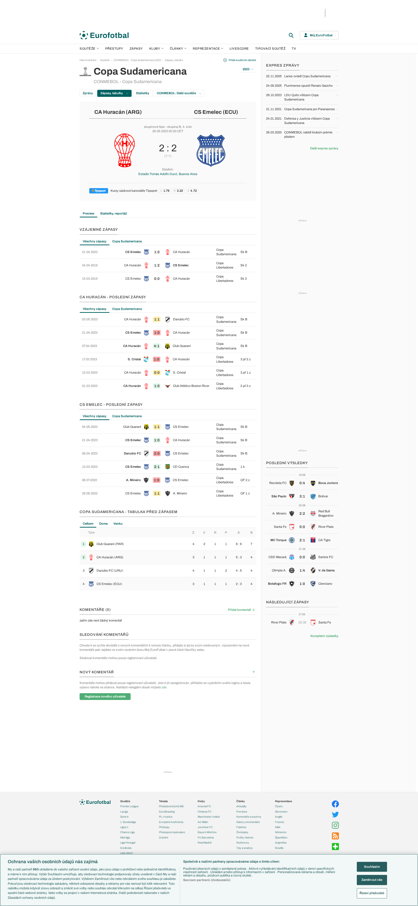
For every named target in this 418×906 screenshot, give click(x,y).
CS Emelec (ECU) (216, 112)
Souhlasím (372, 866)
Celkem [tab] (88, 523)
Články (240, 801)
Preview (88, 213)
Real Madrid (204, 842)
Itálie (277, 827)
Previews (241, 811)
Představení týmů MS (171, 806)
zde (164, 687)
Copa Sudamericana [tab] (127, 241)
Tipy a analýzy (244, 847)
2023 (246, 69)
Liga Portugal (127, 842)
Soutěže (88, 48)
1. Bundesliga (128, 822)
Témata (163, 801)
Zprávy (88, 93)
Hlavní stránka (88, 60)
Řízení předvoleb (371, 893)
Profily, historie (244, 837)
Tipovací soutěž (270, 48)
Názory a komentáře (248, 822)
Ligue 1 (124, 827)
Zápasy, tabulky (174, 60)
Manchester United (209, 816)
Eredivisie (126, 847)
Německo (280, 832)
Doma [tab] (103, 523)
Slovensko (281, 811)
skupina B (174, 127)
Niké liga (125, 837)
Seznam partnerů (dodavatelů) (207, 880)
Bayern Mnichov (207, 832)
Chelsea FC (204, 811)
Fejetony (241, 827)
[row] (168, 252)
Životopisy (242, 832)
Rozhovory (242, 842)
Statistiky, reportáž (113, 213)
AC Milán (203, 822)
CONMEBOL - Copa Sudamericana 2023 (137, 60)
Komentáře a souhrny (248, 816)
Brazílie (279, 847)
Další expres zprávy (324, 148)
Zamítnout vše (371, 880)
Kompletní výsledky (324, 636)
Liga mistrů (126, 853)
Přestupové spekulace (172, 832)
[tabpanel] (168, 265)
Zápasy (136, 48)
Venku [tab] (118, 523)
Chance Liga (127, 832)
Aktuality (241, 806)
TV (294, 48)
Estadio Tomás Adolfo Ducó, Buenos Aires (167, 174)
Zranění (163, 837)
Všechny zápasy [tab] (94, 241)
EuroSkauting (167, 811)
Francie (279, 822)
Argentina (280, 842)
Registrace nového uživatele (105, 696)
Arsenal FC (204, 806)
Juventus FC (205, 827)
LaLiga (124, 811)
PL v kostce (165, 816)
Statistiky (142, 93)
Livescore (239, 48)
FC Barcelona (206, 837)
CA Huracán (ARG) (118, 112)
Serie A (124, 816)
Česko (279, 806)
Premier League (129, 806)
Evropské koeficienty (171, 822)
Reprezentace (206, 48)
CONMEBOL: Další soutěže (177, 93)
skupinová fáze (154, 127)
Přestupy (114, 48)
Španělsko (281, 837)
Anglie (278, 816)
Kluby (154, 48)
